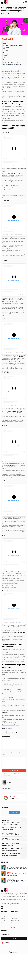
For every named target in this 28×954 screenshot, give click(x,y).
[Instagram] (2, 907)
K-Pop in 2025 (16, 77)
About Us (13, 913)
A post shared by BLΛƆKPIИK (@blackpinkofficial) (14, 622)
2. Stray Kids (5, 49)
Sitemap (13, 927)
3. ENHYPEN (5, 50)
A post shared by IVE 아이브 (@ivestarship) (14, 352)
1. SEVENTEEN (6, 47)
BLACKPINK (14, 73)
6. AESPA (5, 55)
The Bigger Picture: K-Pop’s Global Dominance (12, 62)
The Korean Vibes (15, 951)
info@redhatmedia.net (6, 904)
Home (2, 5)
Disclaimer (13, 922)
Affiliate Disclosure (15, 925)
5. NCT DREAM (6, 54)
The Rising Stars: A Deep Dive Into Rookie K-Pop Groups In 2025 (16, 874)
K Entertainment (7, 5)
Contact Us (13, 916)
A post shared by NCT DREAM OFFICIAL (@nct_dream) (15, 405)
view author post (6, 788)
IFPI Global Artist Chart (19, 108)
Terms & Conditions (15, 920)
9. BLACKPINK (6, 61)
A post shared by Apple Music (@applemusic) (14, 165)
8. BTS (4, 59)
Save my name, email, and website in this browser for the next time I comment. (14, 774)
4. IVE (4, 52)
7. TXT (4, 57)
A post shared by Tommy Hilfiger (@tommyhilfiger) (14, 234)
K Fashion (3, 920)
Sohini (9, 782)
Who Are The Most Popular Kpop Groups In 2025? (13, 45)
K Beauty (3, 916)
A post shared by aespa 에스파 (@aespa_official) (14, 458)
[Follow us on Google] (14, 797)
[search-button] (26, 2)
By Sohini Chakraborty (10, 16)
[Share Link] (3, 732)
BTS (9, 73)
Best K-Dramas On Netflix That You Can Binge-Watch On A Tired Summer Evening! (17, 867)
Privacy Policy (14, 918)
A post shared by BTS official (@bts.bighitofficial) (14, 569)
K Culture (3, 918)
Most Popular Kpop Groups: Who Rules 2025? (12, 64)
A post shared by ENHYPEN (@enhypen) (14, 294)
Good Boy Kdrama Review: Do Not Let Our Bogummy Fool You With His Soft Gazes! (17, 881)
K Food (2, 922)
